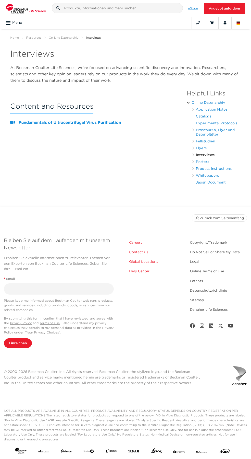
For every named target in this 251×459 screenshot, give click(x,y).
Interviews (205, 155)
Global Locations (143, 262)
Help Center (139, 271)
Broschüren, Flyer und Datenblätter (215, 132)
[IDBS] (111, 452)
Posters (202, 162)
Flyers (201, 148)
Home (14, 37)
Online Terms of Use (207, 271)
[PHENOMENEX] (202, 452)
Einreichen (18, 343)
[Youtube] (231, 326)
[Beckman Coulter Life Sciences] (26, 8)
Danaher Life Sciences (209, 309)
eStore (193, 8)
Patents (196, 281)
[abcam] (43, 452)
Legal (194, 262)
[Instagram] (202, 326)
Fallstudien (205, 141)
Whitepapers (207, 175)
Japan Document (211, 182)
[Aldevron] (66, 452)
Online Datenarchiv (208, 102)
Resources (33, 37)
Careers (135, 242)
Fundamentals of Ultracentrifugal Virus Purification (70, 122)
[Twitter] (220, 326)
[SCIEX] (224, 452)
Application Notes (211, 109)
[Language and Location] (238, 22)
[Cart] (211, 22)
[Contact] (198, 22)
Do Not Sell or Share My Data (215, 252)
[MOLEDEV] (179, 452)
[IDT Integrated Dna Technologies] (134, 452)
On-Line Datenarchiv (63, 37)
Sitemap (197, 300)
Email (9, 279)
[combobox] (117, 8)
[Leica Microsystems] (156, 452)
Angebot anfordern (224, 8)
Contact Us (138, 252)
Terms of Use (50, 323)
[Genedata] (89, 452)
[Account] (225, 22)
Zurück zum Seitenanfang (222, 218)
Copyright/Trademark (208, 242)
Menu (17, 22)
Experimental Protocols (216, 123)
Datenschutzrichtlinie (208, 290)
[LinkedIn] (211, 326)
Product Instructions (214, 168)
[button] (58, 8)
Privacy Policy (21, 323)
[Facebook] (192, 326)
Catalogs (203, 116)
